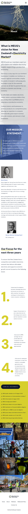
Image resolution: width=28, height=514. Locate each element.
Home (3, 501)
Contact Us (14, 505)
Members (13, 501)
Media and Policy (22, 501)
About (8, 501)
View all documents (10, 386)
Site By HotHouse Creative (14, 510)
